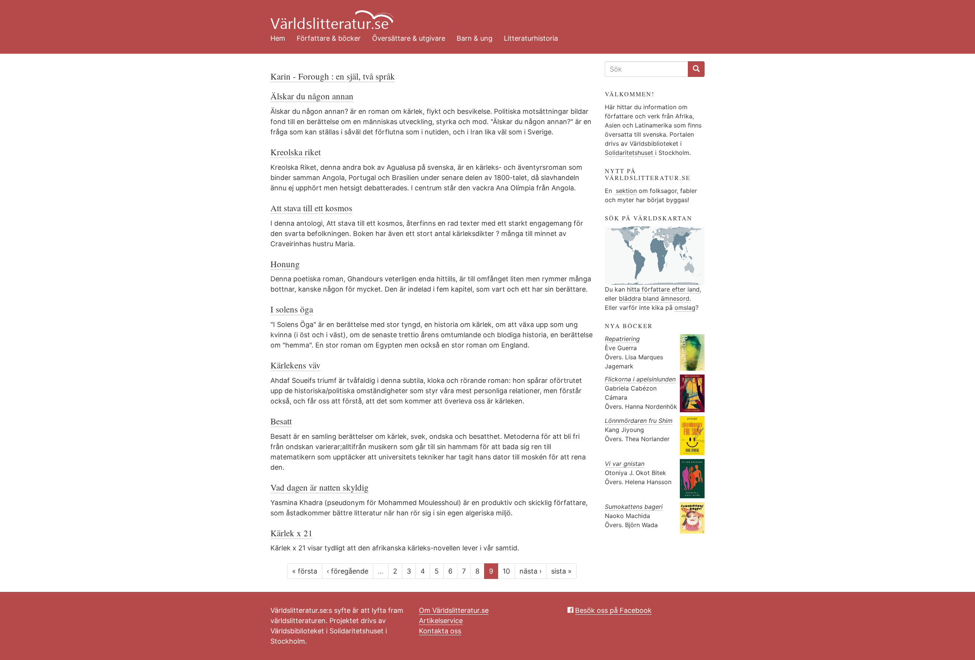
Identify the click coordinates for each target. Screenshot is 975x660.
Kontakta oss (440, 631)
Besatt (281, 421)
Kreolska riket (295, 152)
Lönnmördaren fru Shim (639, 420)
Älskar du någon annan (311, 96)
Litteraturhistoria (531, 38)
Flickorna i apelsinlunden (640, 379)
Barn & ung (474, 38)
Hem (277, 38)
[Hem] (482, 15)
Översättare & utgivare (408, 38)
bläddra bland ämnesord (654, 298)
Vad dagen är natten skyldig (319, 487)
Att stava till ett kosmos (311, 208)
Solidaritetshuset (630, 152)
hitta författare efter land (663, 289)
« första (304, 571)
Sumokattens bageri (634, 506)
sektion (625, 190)
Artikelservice (441, 621)
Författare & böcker (329, 38)
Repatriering (622, 339)
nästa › (530, 571)
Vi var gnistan (624, 463)
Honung (285, 263)
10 (506, 571)
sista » (561, 571)
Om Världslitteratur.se (454, 610)
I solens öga (291, 309)
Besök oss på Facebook (613, 610)
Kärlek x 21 (291, 533)
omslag (685, 307)
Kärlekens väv (295, 365)
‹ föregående (347, 571)
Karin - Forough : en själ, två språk (332, 76)
